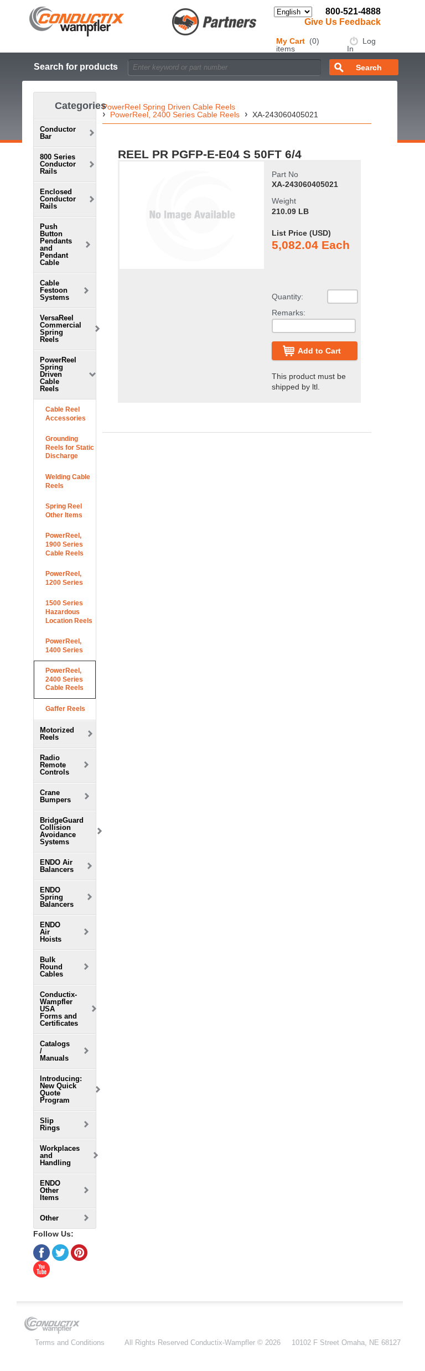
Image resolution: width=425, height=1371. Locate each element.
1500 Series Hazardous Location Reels (68, 611)
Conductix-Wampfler (222, 1342)
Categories (80, 105)
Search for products (76, 66)
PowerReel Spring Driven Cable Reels (168, 106)
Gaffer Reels (65, 709)
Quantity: (287, 296)
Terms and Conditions (70, 1342)
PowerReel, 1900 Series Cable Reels (64, 544)
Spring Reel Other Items (63, 510)
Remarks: (288, 312)
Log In (361, 45)
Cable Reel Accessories (65, 414)
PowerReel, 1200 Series (64, 578)
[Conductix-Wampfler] (143, 20)
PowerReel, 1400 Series (64, 645)
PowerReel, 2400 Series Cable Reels (64, 679)
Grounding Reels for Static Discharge (69, 447)
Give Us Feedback (342, 22)
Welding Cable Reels (67, 481)
